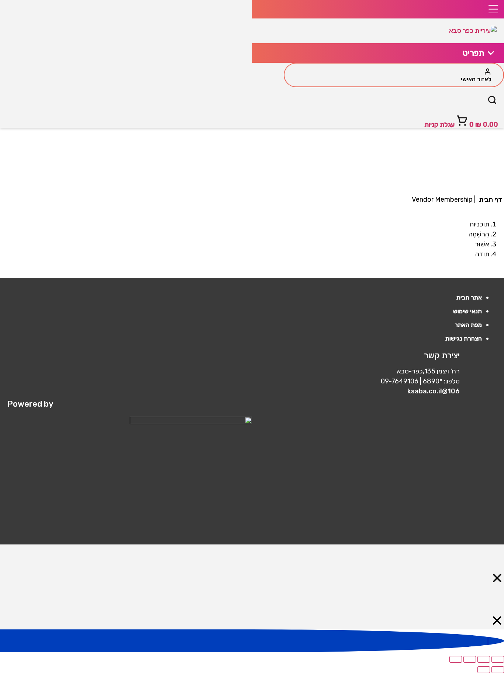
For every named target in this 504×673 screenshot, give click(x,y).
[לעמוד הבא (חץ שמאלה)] (483, 669)
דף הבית (490, 199)
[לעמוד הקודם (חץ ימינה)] (497, 669)
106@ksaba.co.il (433, 391)
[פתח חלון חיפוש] (492, 101)
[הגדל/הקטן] (497, 659)
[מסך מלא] (483, 659)
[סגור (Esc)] (455, 659)
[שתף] (469, 659)
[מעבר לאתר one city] (129, 422)
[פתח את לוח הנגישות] (494, 641)
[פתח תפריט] (378, 9)
